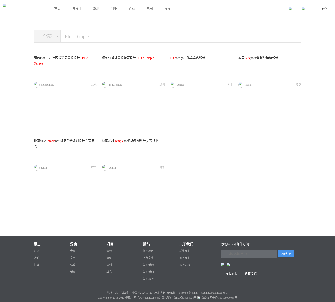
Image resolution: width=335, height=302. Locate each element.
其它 (109, 271)
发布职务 (148, 278)
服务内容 (184, 264)
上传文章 (148, 257)
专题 (73, 250)
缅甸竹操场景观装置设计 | (128, 58)
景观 (94, 84)
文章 (73, 257)
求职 (150, 8)
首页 (57, 8)
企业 (132, 8)
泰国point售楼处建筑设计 (258, 58)
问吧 (114, 8)
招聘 (36, 264)
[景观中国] (24, 8)
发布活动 (148, 271)
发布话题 (148, 264)
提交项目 (148, 250)
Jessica (180, 84)
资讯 (36, 250)
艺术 (230, 84)
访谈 (73, 264)
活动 (36, 257)
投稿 (167, 8)
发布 (324, 8)
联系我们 (184, 250)
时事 (298, 84)
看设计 (76, 8)
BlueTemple (47, 84)
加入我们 (184, 257)
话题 (73, 271)
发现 (96, 8)
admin (248, 84)
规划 (109, 264)
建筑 (109, 257)
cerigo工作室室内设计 (187, 58)
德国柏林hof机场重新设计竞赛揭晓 (130, 141)
